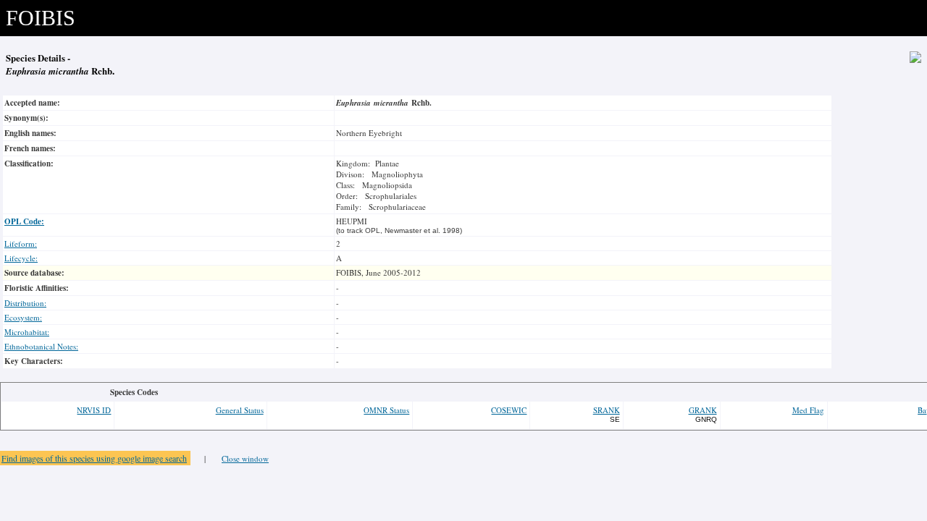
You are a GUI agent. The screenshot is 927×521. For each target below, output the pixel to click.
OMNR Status (386, 409)
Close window (245, 458)
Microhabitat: (26, 331)
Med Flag (808, 409)
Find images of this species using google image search (94, 458)
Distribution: (25, 302)
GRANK (703, 409)
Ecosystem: (23, 317)
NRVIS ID (94, 409)
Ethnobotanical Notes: (41, 346)
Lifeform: (20, 243)
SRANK (606, 409)
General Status (240, 409)
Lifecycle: (21, 258)
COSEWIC (509, 409)
